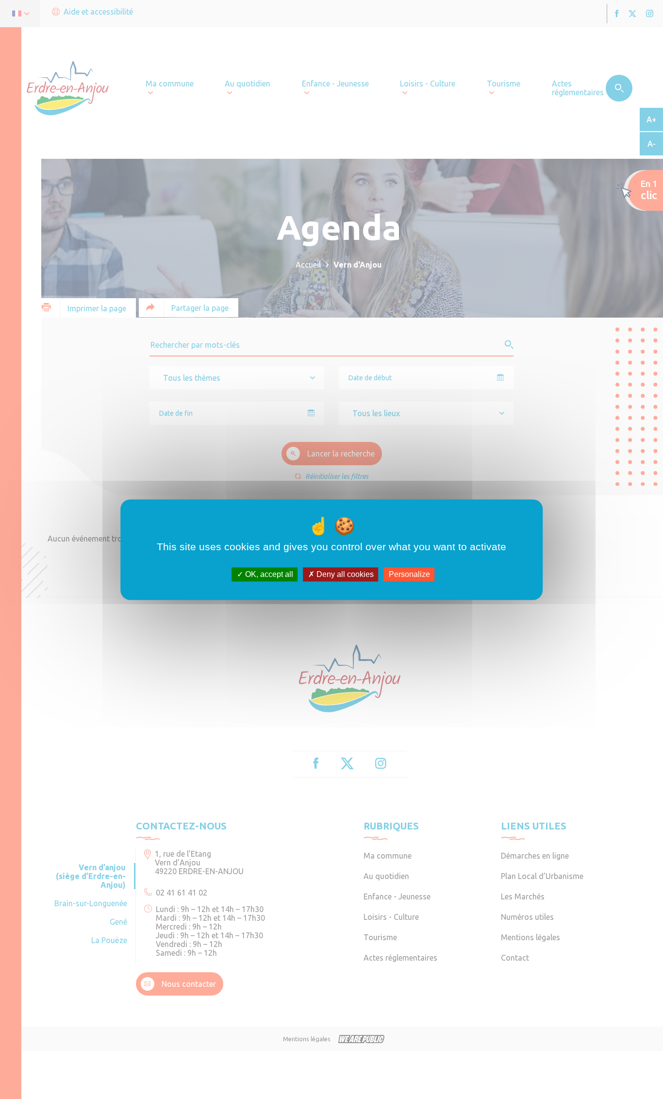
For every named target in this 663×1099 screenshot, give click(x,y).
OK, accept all (268, 574)
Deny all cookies (344, 574)
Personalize (409, 574)
